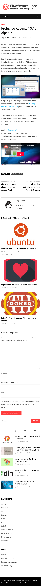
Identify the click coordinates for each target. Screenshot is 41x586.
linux (20, 174)
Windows (4, 540)
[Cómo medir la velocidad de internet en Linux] (7, 482)
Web (2, 392)
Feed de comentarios (9, 562)
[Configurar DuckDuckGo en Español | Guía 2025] (7, 436)
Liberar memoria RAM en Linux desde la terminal (25, 460)
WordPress (20, 583)
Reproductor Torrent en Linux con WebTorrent (19, 284)
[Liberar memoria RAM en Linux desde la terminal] (7, 459)
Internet (4, 515)
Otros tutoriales (7, 529)
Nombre (4, 373)
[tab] (6, 431)
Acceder (4, 555)
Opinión (4, 526)
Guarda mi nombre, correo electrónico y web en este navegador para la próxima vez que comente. (20, 404)
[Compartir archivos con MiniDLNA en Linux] (7, 470)
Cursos (3, 511)
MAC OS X (4, 522)
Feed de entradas (7, 558)
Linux (3, 24)
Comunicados (6, 508)
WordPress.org (6, 566)
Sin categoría (6, 537)
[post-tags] (35, 431)
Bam (26, 583)
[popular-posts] (6, 431)
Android (4, 504)
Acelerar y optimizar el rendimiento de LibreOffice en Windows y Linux (27, 449)
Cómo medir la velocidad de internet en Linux (24, 483)
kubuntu (14, 174)
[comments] (25, 431)
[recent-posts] (15, 431)
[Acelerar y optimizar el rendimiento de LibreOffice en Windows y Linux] (7, 448)
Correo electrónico (9, 383)
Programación (6, 533)
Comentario (6, 345)
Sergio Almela (11, 38)
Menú (6, 16)
